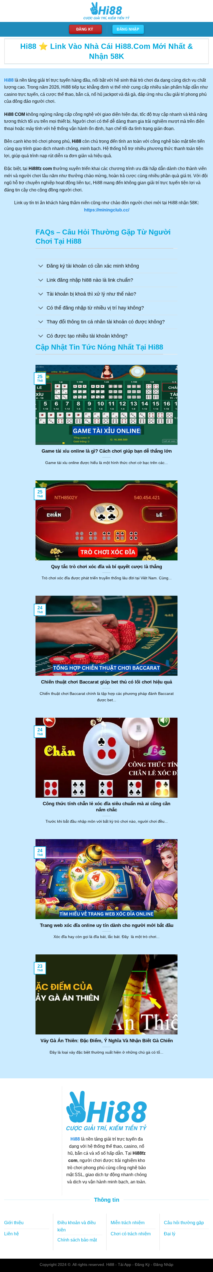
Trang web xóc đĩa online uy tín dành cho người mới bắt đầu (106, 925)
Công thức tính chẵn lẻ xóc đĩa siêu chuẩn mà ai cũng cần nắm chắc (106, 806)
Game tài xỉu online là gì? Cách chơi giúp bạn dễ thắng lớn (107, 451)
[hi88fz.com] (106, 11)
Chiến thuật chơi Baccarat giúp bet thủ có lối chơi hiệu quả (106, 682)
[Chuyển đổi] (41, 267)
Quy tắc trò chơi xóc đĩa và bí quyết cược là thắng (106, 566)
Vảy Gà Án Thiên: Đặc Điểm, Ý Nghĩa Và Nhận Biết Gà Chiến (106, 1040)
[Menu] (7, 11)
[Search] (203, 11)
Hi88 (75, 1139)
